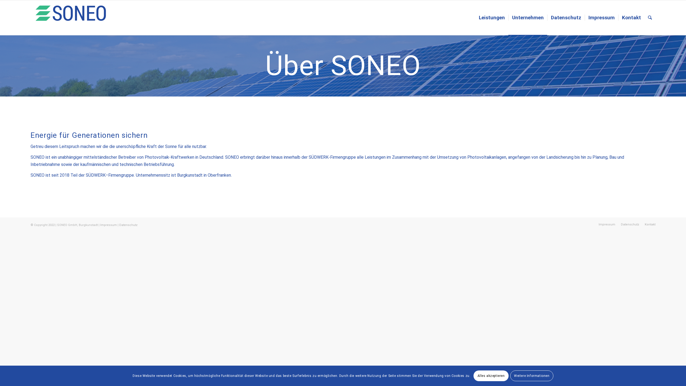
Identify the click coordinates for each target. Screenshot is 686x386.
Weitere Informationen (532, 376)
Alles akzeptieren (491, 376)
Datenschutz (128, 225)
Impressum (108, 225)
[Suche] (649, 17)
